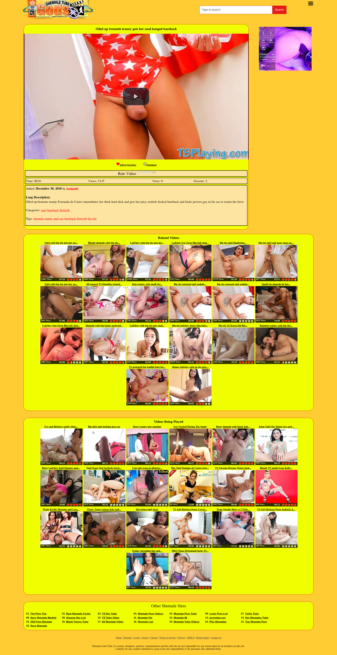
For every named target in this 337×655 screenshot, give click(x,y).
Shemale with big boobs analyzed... (104, 325)
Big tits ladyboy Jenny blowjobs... (190, 325)
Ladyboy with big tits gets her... (147, 243)
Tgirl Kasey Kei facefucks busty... (104, 468)
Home (119, 637)
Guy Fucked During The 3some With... (190, 427)
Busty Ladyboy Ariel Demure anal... (61, 468)
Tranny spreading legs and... (147, 551)
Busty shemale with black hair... (233, 426)
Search (279, 9)
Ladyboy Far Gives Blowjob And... (190, 243)
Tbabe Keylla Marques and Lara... (61, 509)
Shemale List (145, 621)
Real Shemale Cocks (78, 613)
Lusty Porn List (218, 613)
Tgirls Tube (252, 613)
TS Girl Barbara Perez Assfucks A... (276, 509)
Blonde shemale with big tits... (104, 243)
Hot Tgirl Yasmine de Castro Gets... (190, 468)
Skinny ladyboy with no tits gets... (190, 367)
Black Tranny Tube (77, 621)
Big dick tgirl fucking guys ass (104, 426)
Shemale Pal (145, 617)
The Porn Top (38, 613)
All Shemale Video (112, 621)
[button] (136, 96)
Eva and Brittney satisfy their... (61, 426)
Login (137, 637)
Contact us (216, 637)
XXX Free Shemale (41, 621)
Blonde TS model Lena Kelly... (276, 468)
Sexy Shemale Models (43, 617)
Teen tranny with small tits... (147, 284)
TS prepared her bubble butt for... (147, 367)
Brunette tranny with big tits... (276, 325)
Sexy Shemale (38, 625)
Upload (153, 637)
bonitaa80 (72, 188)
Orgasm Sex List (76, 617)
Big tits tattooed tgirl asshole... (190, 284)
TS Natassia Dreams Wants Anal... (233, 468)
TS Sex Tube (109, 613)
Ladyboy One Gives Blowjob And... (61, 325)
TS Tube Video (110, 617)
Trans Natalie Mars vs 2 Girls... (233, 509)
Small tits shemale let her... (276, 284)
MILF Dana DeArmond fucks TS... (190, 551)
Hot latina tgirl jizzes (147, 509)
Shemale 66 (180, 617)
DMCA (190, 637)
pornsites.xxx (217, 617)
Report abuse (202, 637)
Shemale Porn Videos (150, 613)
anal (43, 210)
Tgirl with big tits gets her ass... (61, 243)
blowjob (65, 210)
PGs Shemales (218, 621)
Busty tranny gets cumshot (147, 426)
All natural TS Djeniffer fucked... (104, 284)
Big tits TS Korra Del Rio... (233, 325)
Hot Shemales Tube (256, 617)
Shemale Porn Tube (185, 613)
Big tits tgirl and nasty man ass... (276, 243)
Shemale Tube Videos (186, 621)
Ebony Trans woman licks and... (104, 509)
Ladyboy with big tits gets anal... (147, 325)
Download (151, 165)
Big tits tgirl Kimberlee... (233, 243)
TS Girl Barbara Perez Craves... (190, 509)
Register (128, 637)
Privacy (181, 637)
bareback (53, 210)
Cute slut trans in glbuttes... (147, 468)
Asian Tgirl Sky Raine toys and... (276, 426)
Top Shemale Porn (256, 621)
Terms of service (167, 637)
